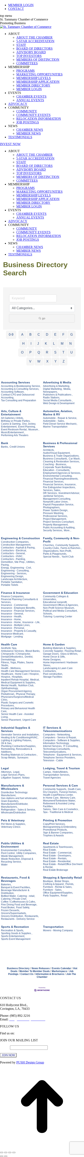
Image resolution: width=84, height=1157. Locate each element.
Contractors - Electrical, (14, 550)
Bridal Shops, (62, 881)
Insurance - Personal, (13, 628)
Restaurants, (32, 916)
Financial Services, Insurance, (59, 484)
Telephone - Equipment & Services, (62, 754)
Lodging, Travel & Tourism (61, 768)
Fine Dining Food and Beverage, (19, 904)
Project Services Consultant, (58, 521)
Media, (67, 389)
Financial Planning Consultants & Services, (19, 601)
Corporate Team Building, (57, 467)
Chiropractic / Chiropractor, (16, 653)
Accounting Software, (12, 391)
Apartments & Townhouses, (58, 847)
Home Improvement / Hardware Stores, (60, 664)
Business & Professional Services (60, 444)
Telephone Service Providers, (59, 757)
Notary (26, 777)
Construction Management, (16, 544)
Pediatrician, (8, 694)
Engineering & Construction (20, 538)
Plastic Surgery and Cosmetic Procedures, (17, 704)
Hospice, (6, 676)
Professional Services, (55, 516)
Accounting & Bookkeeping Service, (21, 386)
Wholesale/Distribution (13, 812)
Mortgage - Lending (12, 636)
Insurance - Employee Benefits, (18, 607)
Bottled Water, (8, 896)
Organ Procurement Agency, (16, 691)
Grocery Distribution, (12, 916)
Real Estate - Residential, (57, 861)
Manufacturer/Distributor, (14, 803)
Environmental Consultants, (16, 850)
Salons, (47, 809)
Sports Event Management (15, 939)
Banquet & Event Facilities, (16, 887)
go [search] (43, 318)
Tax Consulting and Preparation (18, 400)
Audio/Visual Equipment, (56, 452)
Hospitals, (17, 676)
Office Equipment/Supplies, (58, 892)
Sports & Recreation (15, 926)
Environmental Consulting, (57, 475)
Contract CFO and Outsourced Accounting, (17, 396)
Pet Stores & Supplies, (13, 824)
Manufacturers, (9, 806)
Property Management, (55, 524)
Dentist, (29, 656)
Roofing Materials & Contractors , (19, 754)
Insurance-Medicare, (12, 633)
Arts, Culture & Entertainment (11, 412)
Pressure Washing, (53, 513)
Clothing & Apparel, (53, 884)
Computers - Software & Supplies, (61, 740)
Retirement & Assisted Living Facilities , (59, 805)
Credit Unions (17, 446)
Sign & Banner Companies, (58, 832)
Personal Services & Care (60, 785)
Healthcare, (7, 674)
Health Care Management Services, (21, 671)
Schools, (48, 613)
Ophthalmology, (9, 688)
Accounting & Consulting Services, (20, 389)
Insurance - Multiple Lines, (15, 625)
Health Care (9, 644)
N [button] (70, 343)
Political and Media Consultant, (60, 610)
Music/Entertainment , (13, 432)
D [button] (47, 334)
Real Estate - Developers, (57, 855)
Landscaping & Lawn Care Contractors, (58, 670)
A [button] (22, 334)
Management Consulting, (57, 498)
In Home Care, (51, 797)
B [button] (30, 334)
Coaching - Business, (55, 464)
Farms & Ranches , (71, 548)
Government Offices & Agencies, (60, 605)
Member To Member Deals (34, 971)
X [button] (47, 361)
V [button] (30, 361)
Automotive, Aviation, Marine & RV (58, 412)
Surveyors (22, 757)
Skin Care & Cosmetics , (65, 809)
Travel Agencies (52, 777)
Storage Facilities (52, 676)
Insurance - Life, (31, 622)
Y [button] (55, 361)
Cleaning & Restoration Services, (61, 461)
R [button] (47, 352)
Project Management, (55, 519)
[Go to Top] (42, 1147)
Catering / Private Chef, (14, 898)
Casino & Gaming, (11, 423)
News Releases (41, 968)
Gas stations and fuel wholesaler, (19, 798)
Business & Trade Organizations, (61, 455)
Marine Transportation (55, 426)
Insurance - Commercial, (14, 605)
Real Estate (51, 843)
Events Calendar (61, 968)
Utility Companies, (26, 853)
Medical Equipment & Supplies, (18, 682)
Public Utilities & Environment (12, 845)
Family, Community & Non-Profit (61, 540)
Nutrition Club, (26, 685)
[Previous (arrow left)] (1, 1156)
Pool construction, (53, 674)
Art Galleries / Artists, (12, 418)
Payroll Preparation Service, (58, 504)
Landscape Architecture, (14, 579)
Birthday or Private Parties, (15, 420)
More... (67, 530)
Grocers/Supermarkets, (14, 913)
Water (4, 864)
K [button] (46, 343)
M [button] (62, 343)
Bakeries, (6, 884)
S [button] (55, 352)
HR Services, (50, 493)
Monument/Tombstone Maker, (59, 800)
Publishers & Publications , (58, 394)
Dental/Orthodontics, (12, 656)
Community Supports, (67, 545)
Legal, (16, 772)
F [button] (63, 334)
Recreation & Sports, (12, 930)
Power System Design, (55, 510)
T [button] (63, 352)
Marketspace (59, 971)
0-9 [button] (11, 334)
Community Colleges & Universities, (56, 598)
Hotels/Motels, (60, 772)
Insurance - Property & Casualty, (18, 630)
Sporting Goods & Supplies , (16, 933)
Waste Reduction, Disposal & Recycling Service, (17, 860)
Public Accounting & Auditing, (59, 527)
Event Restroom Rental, (14, 429)
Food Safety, (23, 907)
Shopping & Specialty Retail (62, 877)
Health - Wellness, (11, 668)
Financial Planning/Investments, (60, 478)
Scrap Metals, (8, 757)
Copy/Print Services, (54, 824)
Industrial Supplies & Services (15, 729)
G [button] (71, 334)
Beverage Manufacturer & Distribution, (15, 892)
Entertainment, (9, 426)
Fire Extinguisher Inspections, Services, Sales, (59, 489)
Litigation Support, (11, 777)
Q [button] (39, 352)
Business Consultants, (55, 458)
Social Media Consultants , (58, 400)
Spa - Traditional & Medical (58, 812)
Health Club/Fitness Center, (58, 794)
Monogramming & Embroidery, (60, 826)
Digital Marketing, (52, 389)
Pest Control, (8, 853)
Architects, (48, 450)
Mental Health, (9, 685)
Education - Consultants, (56, 470)
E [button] (55, 334)
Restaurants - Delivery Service (18, 919)
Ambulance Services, (12, 651)
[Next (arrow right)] (5, 1156)
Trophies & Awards (53, 835)
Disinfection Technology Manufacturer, (14, 794)
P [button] (30, 352)
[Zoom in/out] (13, 1152)
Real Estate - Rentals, (55, 858)
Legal (5, 768)
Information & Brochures (49, 974)
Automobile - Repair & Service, (60, 418)
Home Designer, (52, 659)
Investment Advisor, (69, 493)
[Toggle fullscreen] (9, 1152)
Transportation (53, 926)
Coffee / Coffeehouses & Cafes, (18, 901)
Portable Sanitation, (12, 582)
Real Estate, (49, 849)
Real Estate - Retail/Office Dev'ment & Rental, (62, 866)
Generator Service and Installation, (20, 734)
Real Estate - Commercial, (57, 852)
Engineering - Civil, (21, 567)
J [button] (38, 343)
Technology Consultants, (56, 749)
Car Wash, (74, 458)
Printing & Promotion (57, 820)
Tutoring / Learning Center (57, 616)
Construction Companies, (15, 541)
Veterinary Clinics (10, 826)
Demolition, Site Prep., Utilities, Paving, (18, 563)
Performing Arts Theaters (14, 435)
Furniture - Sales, (52, 889)
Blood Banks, (32, 651)
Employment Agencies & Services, (62, 473)
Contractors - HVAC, (12, 556)
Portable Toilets (9, 585)
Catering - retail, (26, 896)
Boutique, (48, 881)
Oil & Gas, (6, 743)
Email (5, 1047)
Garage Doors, (51, 653)
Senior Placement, (11, 719)
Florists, (69, 884)
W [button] (38, 361)
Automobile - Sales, (54, 420)
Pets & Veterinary (13, 820)
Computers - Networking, (57, 734)
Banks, (5, 446)
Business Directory (18, 968)
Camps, (47, 772)
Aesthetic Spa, (9, 648)
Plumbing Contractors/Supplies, (18, 746)
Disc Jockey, (29, 423)
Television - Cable (53, 760)
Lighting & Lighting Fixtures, (16, 740)
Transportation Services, (56, 774)
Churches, (48, 545)
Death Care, (74, 789)
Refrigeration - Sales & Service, (18, 809)
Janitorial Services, (53, 496)
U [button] (71, 352)
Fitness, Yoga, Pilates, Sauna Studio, (17, 664)
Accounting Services (15, 382)
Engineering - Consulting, (15, 570)
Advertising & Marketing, (56, 386)
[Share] (5, 1152)
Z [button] (64, 361)
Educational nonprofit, (55, 602)
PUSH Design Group (30, 1062)
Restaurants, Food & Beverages (15, 879)
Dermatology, (8, 659)
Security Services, (53, 530)
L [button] (54, 343)
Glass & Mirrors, (69, 653)
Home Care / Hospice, (27, 674)
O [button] (22, 352)
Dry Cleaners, (50, 792)
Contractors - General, (13, 553)
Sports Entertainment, (13, 936)
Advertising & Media (57, 382)
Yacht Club (68, 556)
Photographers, (51, 507)
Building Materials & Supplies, (59, 648)
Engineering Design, (12, 576)
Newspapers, (50, 391)
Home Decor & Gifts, (54, 656)
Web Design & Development (58, 403)
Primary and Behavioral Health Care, (18, 710)
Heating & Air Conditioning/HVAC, (19, 737)
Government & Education (60, 592)
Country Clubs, (51, 548)
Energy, (5, 567)
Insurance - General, (12, 613)
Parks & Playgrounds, (55, 553)
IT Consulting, (70, 746)
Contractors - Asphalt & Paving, (18, 547)
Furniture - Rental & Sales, (57, 887)
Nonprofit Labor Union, (55, 501)
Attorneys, (6, 772)
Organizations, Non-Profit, (57, 550)
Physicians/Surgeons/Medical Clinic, (17, 698)
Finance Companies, (12, 596)
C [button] (39, 334)
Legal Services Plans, (13, 774)
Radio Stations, (51, 397)
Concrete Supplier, (53, 651)
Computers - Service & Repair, (59, 737)
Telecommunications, (54, 751)
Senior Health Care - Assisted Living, (17, 715)
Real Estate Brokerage (55, 870)
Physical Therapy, (25, 694)
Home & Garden (54, 644)
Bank (4, 443)
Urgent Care (29, 719)
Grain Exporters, (10, 801)
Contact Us (26, 974)
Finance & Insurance (15, 592)
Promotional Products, (55, 829)
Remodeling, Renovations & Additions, (16, 750)
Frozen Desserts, (10, 910)
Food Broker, (8, 907)
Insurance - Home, (11, 619)
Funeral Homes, (68, 792)
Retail (64, 895)
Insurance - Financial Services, (18, 610)
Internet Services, (52, 746)
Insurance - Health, (11, 616)
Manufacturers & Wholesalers (12, 787)
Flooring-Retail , (73, 651)
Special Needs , (52, 556)
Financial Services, (53, 481)
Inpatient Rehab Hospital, (15, 679)
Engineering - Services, (14, 573)
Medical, (35, 679)
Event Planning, (27, 426)
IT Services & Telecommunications (57, 729)
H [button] (23, 343)
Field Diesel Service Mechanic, (60, 423)
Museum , (33, 429)
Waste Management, (12, 856)
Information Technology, (56, 743)
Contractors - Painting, (13, 559)
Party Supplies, (51, 895)
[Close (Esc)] (1, 1152)
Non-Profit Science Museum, (59, 607)
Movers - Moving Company (58, 930)
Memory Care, (68, 797)
